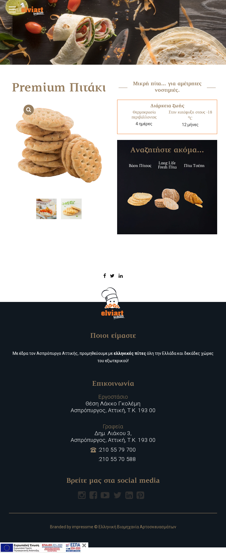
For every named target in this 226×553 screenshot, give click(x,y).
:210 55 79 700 (117, 450)
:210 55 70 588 (117, 459)
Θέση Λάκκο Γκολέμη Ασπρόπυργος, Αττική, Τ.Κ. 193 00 (113, 404)
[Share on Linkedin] (121, 275)
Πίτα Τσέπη (194, 166)
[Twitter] (117, 495)
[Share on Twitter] (112, 275)
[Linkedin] (129, 495)
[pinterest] (140, 495)
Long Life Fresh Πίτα (167, 165)
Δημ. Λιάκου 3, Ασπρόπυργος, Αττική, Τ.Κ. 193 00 (113, 433)
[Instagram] (82, 495)
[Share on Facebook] (104, 275)
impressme (82, 526)
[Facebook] (93, 495)
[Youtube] (105, 495)
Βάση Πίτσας (140, 166)
